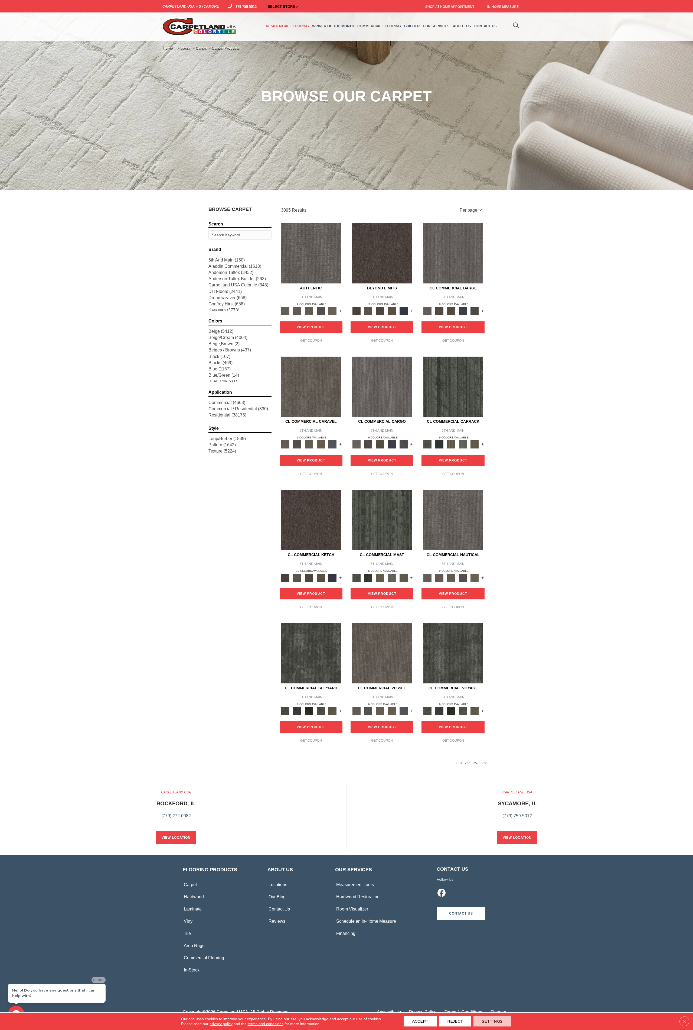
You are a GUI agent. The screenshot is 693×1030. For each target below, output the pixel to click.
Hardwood (194, 897)
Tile (187, 933)
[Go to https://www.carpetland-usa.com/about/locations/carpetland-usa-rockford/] (176, 807)
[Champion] (297, 444)
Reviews (277, 921)
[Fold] (451, 444)
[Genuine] (309, 311)
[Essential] (439, 311)
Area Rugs (194, 945)
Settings (492, 1021)
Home (167, 48)
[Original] (474, 311)
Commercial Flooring (204, 957)
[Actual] (311, 253)
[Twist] (474, 444)
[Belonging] (453, 253)
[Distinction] (332, 711)
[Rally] (321, 444)
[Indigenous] (451, 311)
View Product (311, 327)
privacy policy (221, 1024)
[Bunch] (439, 444)
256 (467, 763)
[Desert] (368, 311)
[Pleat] (463, 444)
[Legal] (321, 311)
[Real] (332, 311)
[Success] (332, 444)
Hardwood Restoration (358, 897)
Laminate (193, 909)
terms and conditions (265, 1024)
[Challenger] (311, 387)
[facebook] (442, 894)
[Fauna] (392, 311)
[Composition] (321, 711)
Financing (345, 933)
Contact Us (279, 909)
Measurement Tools (355, 884)
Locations (278, 884)
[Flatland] (403, 311)
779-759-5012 (245, 6)
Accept (420, 1021)
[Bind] (453, 387)
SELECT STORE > (283, 6)
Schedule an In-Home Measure (366, 921)
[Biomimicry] (311, 653)
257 (476, 763)
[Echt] (297, 311)
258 (484, 763)
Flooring (184, 48)
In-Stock (192, 970)
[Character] (297, 711)
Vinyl (189, 921)
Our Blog (277, 897)
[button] (461, 913)
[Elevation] (380, 311)
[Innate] (463, 311)
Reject (455, 1021)
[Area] (382, 253)
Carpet (201, 48)
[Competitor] (309, 444)
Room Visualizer (352, 909)
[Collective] (309, 711)
